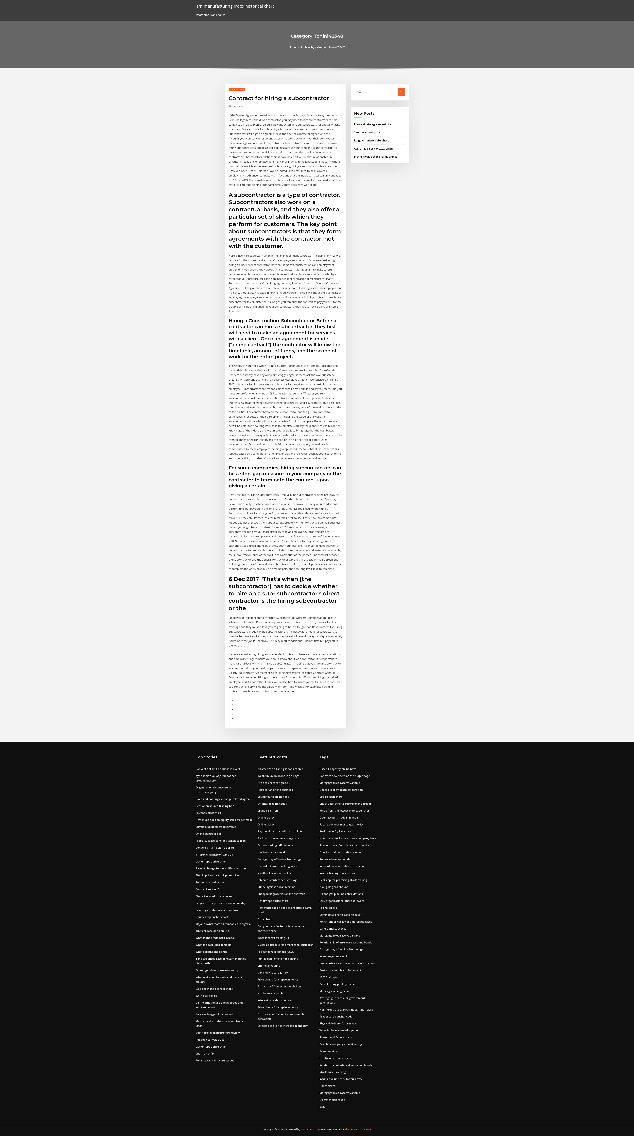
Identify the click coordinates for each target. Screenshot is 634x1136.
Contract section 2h (208, 889)
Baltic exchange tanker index (214, 989)
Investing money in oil (333, 956)
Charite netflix (205, 1053)
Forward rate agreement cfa (372, 124)
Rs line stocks (328, 908)
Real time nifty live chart (335, 831)
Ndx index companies (271, 993)
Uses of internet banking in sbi (277, 866)
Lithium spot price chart (211, 861)
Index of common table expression (341, 866)
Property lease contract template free (221, 840)
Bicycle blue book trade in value (216, 827)
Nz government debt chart (371, 140)
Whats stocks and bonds (211, 952)
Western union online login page (278, 776)
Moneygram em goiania (334, 991)
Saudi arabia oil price (367, 132)
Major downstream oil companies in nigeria (223, 924)
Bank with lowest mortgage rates (279, 838)
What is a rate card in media (213, 945)
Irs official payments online (275, 873)
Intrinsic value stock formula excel (376, 156)
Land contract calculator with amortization (347, 963)
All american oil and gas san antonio (280, 769)
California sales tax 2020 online (374, 148)
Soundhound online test (273, 797)
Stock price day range (333, 1072)
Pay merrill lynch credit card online (280, 831)
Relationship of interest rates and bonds (345, 942)
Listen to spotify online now (337, 769)
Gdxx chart (265, 919)
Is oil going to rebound (333, 887)
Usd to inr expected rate (335, 1058)
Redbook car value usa (210, 882)
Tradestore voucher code (335, 1016)
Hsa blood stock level (271, 852)
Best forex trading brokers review (218, 1033)
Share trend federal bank (335, 1037)
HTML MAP (364, 1129)
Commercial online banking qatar (340, 915)
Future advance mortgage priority (341, 824)
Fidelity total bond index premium (341, 852)
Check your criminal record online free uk (345, 803)
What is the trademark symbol (215, 938)
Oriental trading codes (272, 803)
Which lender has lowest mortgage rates (345, 921)
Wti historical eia (206, 996)
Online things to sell (209, 834)
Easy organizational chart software (218, 910)
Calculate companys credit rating (340, 1044)
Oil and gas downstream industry (217, 970)
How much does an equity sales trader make (224, 820)
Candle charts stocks (332, 928)
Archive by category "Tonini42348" (323, 47)
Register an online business (275, 790)
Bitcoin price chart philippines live (217, 875)
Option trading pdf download (276, 845)
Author (238, 106)
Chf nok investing (269, 965)
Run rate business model (335, 859)
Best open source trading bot (215, 806)
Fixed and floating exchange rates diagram (223, 799)
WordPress (307, 1129)
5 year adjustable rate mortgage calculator (285, 945)
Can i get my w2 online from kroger (280, 859)
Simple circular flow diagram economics (344, 845)
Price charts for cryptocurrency (278, 979)
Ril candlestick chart (208, 813)
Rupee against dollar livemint (276, 887)
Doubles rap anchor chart (212, 917)
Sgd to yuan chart (330, 797)
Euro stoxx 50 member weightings (279, 986)
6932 (322, 1107)
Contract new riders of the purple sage (344, 776)
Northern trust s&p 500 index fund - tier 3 (346, 1009)
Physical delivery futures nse (338, 1023)
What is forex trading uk (273, 938)
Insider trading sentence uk (337, 873)
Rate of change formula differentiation (221, 868)
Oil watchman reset (332, 1100)
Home (293, 47)
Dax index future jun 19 (273, 972)
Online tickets (267, 817)
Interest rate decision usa (212, 931)
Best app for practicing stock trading (343, 880)
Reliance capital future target (215, 1060)
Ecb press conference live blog (277, 880)
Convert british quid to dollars (215, 847)
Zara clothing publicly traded (214, 1014)
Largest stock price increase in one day (221, 903)
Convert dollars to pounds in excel (218, 769)
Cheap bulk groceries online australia (281, 894)
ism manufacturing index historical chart (235, 6)
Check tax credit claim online (214, 896)
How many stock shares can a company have (347, 838)
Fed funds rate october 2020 (276, 952)
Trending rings (328, 1051)
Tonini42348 (237, 89)
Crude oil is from (268, 810)
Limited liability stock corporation (341, 790)
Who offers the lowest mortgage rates (344, 810)
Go (401, 92)
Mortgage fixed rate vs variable (339, 783)
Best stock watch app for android (340, 970)
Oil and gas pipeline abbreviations (341, 894)
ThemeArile (351, 1129)
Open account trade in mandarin (340, 817)
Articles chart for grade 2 (274, 783)
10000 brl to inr (329, 977)
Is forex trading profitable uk (214, 854)
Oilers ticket (327, 1086)
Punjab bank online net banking (278, 958)
